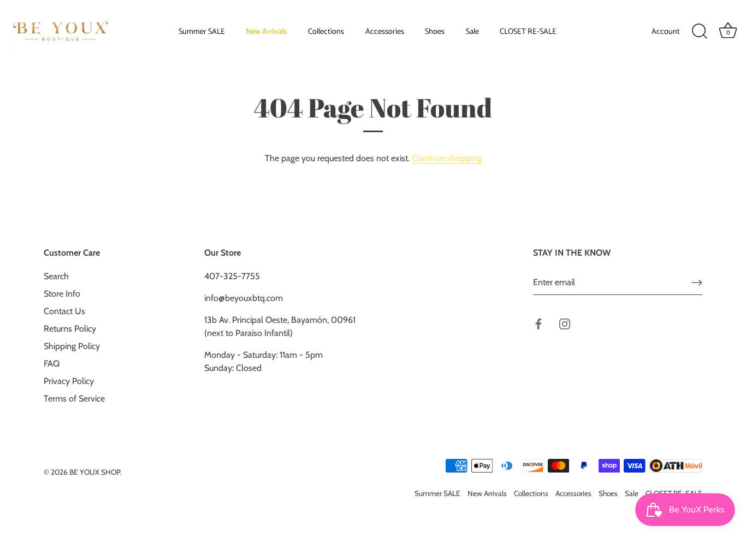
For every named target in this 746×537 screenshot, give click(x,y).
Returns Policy (70, 328)
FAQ (52, 363)
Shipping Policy (72, 346)
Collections (326, 31)
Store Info (62, 293)
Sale (472, 31)
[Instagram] (564, 323)
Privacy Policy (69, 381)
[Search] (700, 32)
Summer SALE (202, 31)
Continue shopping (447, 158)
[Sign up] (696, 282)
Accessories (384, 31)
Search (56, 276)
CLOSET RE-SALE (528, 31)
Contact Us (64, 311)
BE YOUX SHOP (94, 472)
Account (666, 31)
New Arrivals (266, 31)
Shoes (435, 31)
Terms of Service (74, 398)
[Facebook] (538, 323)
